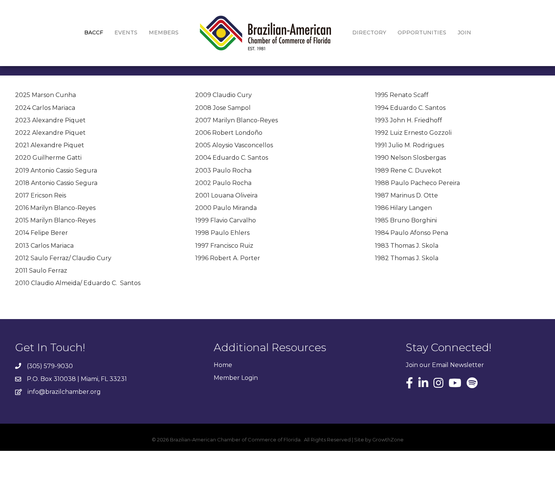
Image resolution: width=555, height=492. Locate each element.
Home (223, 365)
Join (464, 32)
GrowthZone (388, 439)
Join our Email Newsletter (445, 365)
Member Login (236, 377)
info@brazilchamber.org (64, 391)
